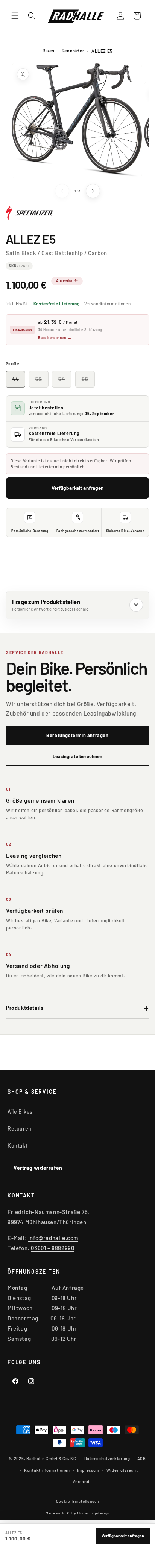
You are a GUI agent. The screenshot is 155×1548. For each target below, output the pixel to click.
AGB (141, 1458)
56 (88, 382)
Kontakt (17, 1145)
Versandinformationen (107, 303)
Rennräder (73, 50)
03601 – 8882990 (52, 1248)
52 (42, 382)
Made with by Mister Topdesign (77, 1513)
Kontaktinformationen (47, 1470)
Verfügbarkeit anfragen (78, 488)
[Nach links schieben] (62, 191)
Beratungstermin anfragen (77, 735)
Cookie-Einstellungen (77, 1501)
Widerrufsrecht (122, 1470)
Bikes (48, 50)
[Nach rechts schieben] (93, 191)
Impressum (88, 1470)
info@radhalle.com (53, 1237)
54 (64, 382)
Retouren (20, 1128)
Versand (81, 1481)
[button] (15, 16)
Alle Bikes (20, 1111)
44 (18, 382)
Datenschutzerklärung (107, 1458)
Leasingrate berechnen (77, 756)
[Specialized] (29, 217)
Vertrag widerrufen (38, 1168)
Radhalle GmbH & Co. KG (51, 1458)
